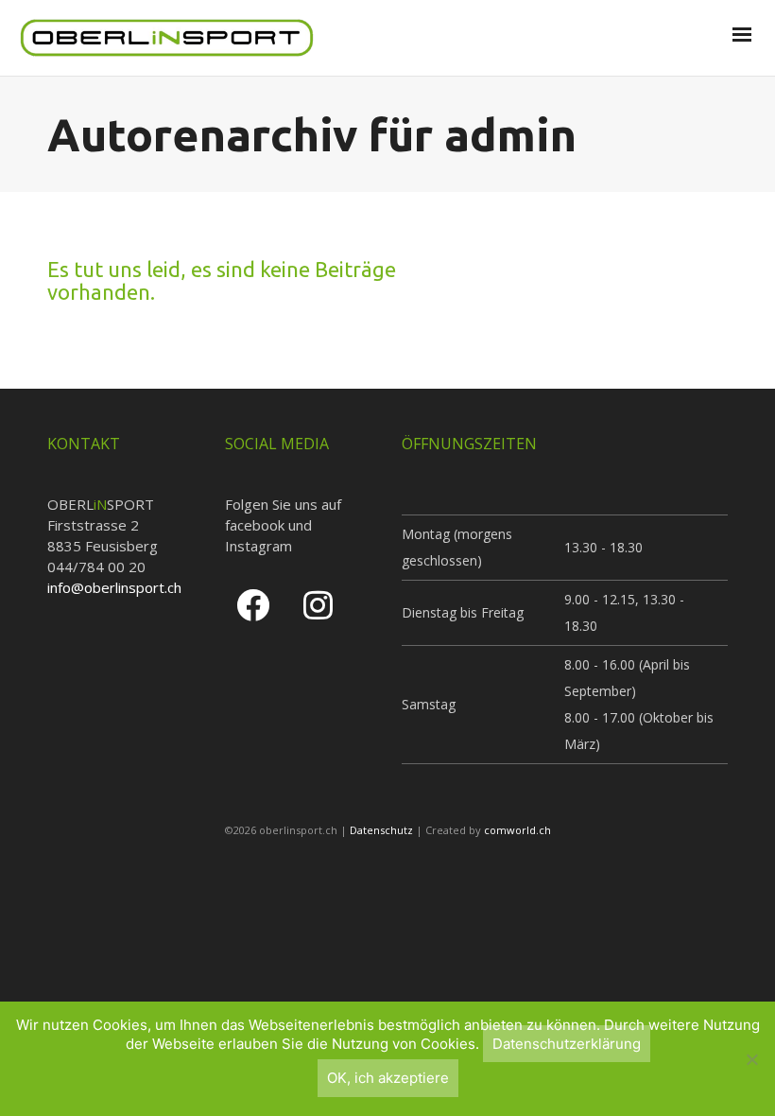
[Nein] (751, 1059)
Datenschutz (381, 830)
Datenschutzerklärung (566, 1044)
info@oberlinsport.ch (114, 587)
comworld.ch (517, 830)
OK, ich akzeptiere (388, 1078)
